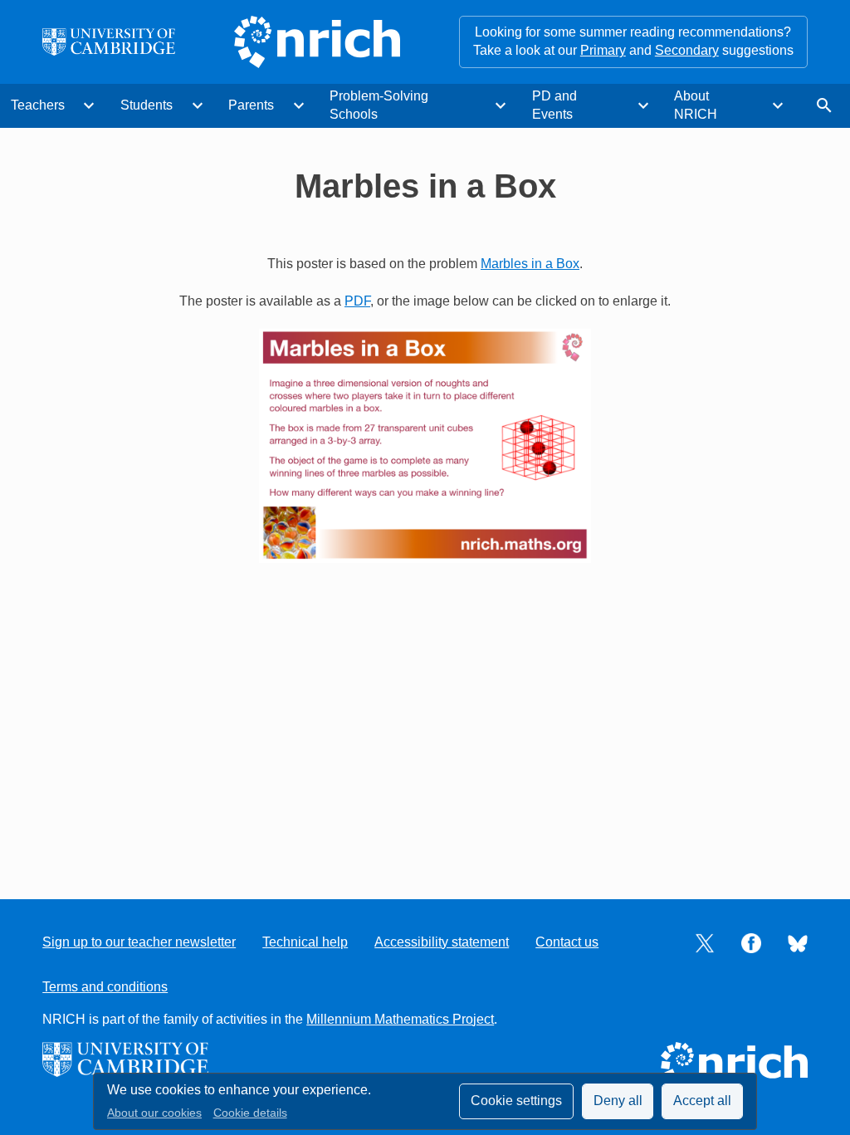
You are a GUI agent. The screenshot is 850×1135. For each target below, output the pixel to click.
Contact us (566, 942)
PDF (357, 301)
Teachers (38, 105)
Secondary (687, 50)
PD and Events (554, 105)
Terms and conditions (105, 987)
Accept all (702, 1100)
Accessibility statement (441, 942)
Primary (603, 50)
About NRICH (695, 105)
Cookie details (250, 1113)
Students (146, 105)
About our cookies (154, 1113)
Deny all (618, 1100)
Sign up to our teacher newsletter (139, 942)
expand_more (89, 105)
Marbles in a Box (530, 264)
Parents (251, 105)
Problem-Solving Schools (379, 105)
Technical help (305, 942)
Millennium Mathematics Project (400, 1019)
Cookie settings (516, 1100)
